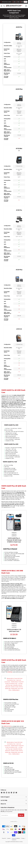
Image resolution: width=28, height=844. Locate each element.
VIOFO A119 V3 (7, 726)
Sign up (21, 815)
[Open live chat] (25, 2)
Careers (8, 838)
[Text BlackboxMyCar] (17, 2)
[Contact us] (22, 2)
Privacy (22, 838)
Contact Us (14, 839)
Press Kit (4, 838)
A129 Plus (10, 672)
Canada (13, 821)
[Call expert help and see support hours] (14, 2)
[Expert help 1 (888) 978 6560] (14, 2)
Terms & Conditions (16, 838)
